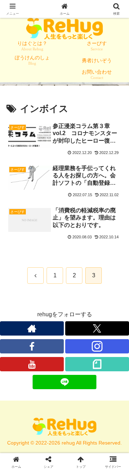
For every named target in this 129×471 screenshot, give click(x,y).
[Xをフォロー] (97, 328)
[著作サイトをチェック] (32, 328)
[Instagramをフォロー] (97, 346)
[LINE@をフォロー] (64, 382)
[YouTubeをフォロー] (32, 364)
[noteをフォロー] (97, 364)
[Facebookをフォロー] (32, 346)
